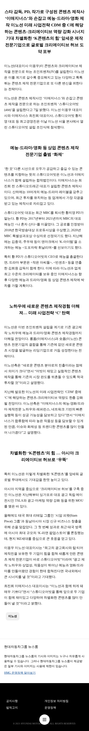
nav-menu (44, 719)
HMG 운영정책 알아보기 (20, 672)
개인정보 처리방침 (56, 701)
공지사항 (12, 701)
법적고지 (12, 707)
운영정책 (50, 707)
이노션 (12, 616)
